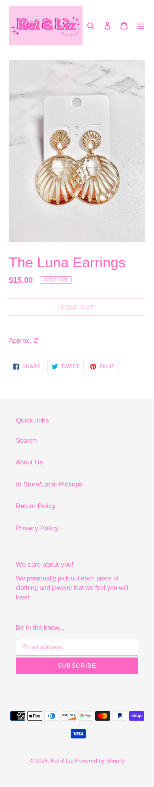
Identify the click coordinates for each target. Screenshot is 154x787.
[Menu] (140, 26)
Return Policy (36, 506)
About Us (29, 462)
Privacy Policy (37, 528)
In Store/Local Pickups (49, 484)
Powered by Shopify (100, 760)
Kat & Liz (62, 760)
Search (26, 440)
